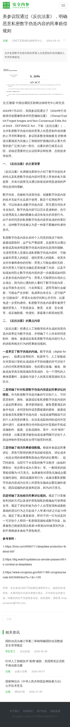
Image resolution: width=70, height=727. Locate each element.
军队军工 (10, 651)
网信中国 (20, 691)
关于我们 (15, 711)
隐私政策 (55, 711)
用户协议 (42, 711)
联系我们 (28, 711)
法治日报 (25, 651)
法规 (5, 40)
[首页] (16, 4)
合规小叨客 (21, 671)
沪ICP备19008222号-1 (45, 716)
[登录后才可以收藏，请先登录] (65, 40)
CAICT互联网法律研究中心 (27, 40)
